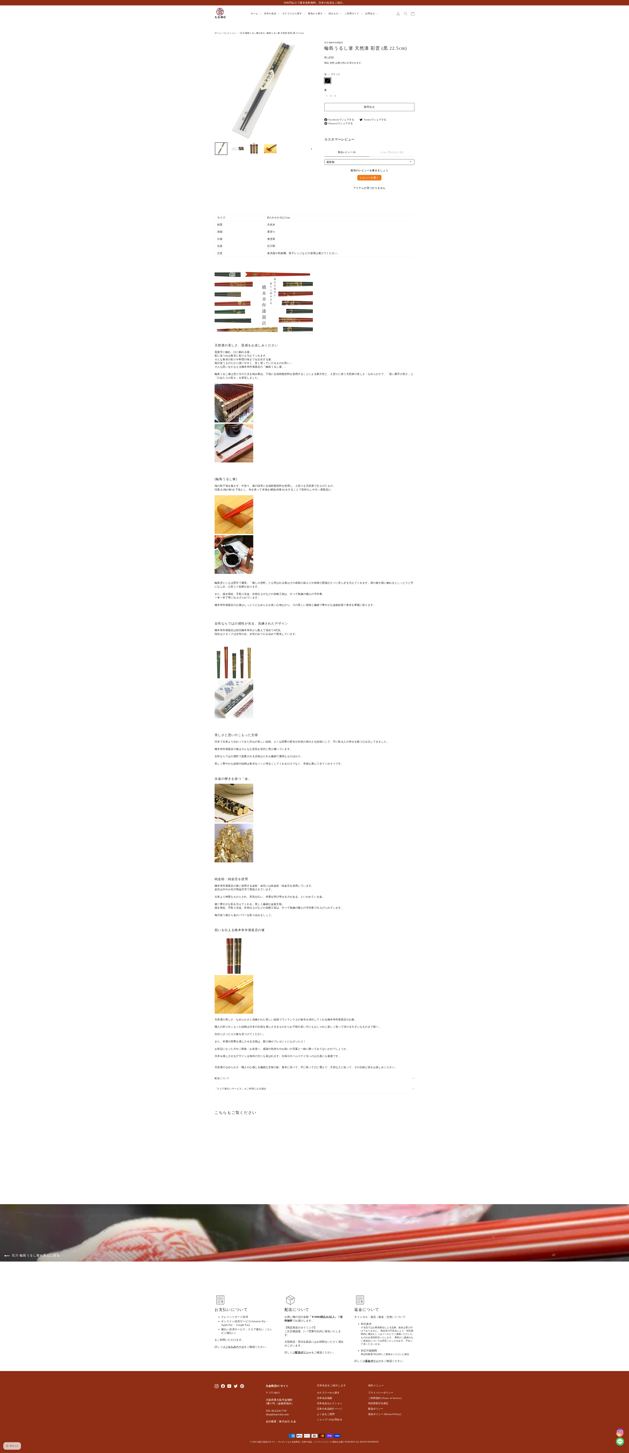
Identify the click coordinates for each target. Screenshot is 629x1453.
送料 (332, 63)
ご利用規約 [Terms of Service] (385, 1398)
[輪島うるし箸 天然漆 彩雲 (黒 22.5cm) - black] (216, 1179)
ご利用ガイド (352, 13)
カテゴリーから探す (328, 1392)
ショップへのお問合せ (329, 1419)
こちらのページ (234, 1346)
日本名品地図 (324, 1398)
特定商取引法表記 (378, 1403)
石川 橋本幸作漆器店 (333, 42)
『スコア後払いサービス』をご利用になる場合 (240, 1088)
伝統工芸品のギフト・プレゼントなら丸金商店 (278, 1442)
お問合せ (370, 13)
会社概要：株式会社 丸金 (281, 1421)
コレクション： (230, 33)
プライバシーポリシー (380, 1392)
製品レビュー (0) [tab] (347, 152)
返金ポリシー (373, 1361)
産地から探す (316, 13)
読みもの (334, 13)
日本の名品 (270, 13)
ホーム (255, 13)
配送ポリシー (303, 1352)
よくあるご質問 (326, 1414)
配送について (222, 1078)
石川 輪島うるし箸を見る (252, 33)
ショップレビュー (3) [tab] (392, 152)
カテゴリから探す (292, 13)
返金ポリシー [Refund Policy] (384, 1414)
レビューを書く (369, 177)
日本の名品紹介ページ (329, 1408)
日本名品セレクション (329, 1403)
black (327, 81)
